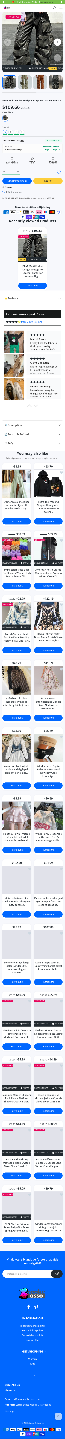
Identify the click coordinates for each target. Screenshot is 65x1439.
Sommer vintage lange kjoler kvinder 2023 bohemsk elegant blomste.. (16, 967)
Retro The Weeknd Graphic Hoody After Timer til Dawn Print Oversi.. (48, 506)
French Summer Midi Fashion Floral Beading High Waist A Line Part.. (17, 637)
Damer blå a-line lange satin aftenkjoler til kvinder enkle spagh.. (17, 505)
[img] (13, 321)
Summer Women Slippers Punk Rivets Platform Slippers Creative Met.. (17, 1098)
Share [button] (8, 187)
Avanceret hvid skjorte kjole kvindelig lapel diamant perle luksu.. (16, 769)
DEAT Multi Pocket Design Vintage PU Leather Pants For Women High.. (32, 271)
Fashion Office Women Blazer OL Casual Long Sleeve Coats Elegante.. (48, 1163)
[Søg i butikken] (54, 7)
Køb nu (48, 181)
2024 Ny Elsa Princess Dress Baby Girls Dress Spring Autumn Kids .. (16, 1227)
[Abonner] (57, 1274)
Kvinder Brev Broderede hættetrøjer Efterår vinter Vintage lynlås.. (48, 837)
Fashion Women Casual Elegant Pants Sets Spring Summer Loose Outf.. (48, 1034)
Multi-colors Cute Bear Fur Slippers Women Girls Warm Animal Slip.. (17, 573)
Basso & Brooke (36, 1422)
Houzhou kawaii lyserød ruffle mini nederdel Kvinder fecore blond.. (16, 837)
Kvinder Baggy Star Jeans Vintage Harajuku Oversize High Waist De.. (48, 1227)
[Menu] (61, 7)
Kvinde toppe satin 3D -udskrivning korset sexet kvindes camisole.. (48, 966)
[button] (3, 2)
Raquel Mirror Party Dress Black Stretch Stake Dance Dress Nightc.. (48, 637)
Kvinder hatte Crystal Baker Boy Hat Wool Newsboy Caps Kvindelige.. (48, 771)
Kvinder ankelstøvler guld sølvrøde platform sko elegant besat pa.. (48, 901)
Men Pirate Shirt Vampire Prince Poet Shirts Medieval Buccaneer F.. (17, 1034)
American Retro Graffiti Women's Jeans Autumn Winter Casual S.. (48, 573)
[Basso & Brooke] (7, 7)
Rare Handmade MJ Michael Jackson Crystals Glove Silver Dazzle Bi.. (48, 1098)
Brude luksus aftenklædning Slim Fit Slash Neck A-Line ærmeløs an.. (48, 703)
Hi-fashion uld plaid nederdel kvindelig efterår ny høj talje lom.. (16, 702)
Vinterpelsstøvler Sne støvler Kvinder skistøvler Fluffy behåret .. (17, 901)
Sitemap (9, 1410)
